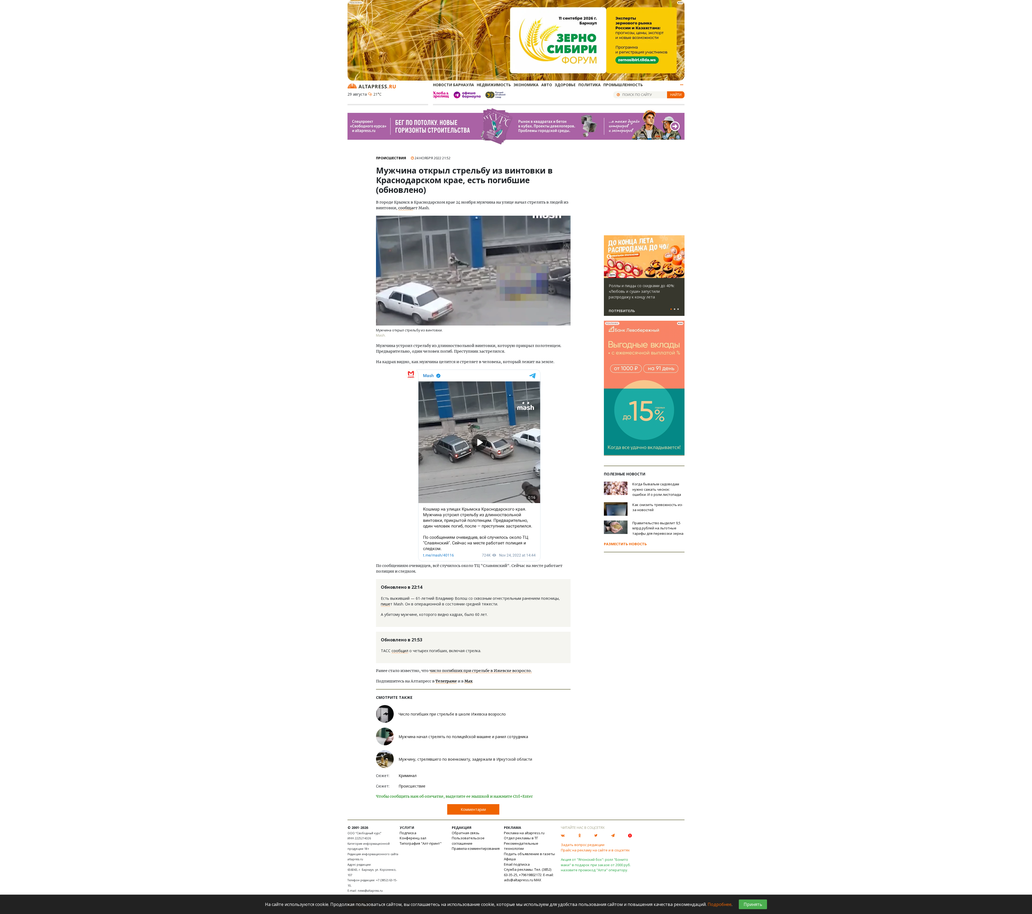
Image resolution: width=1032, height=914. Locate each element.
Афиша (510, 859)
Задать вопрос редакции (582, 844)
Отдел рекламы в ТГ (521, 838)
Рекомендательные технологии (521, 846)
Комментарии (473, 809)
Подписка (408, 832)
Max (468, 681)
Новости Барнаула (453, 84)
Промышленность (623, 84)
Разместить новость (625, 543)
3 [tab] (678, 309)
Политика (589, 84)
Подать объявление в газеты (529, 853)
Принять (753, 904)
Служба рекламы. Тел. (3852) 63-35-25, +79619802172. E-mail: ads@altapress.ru (529, 874)
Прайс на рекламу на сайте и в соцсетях (595, 850)
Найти (676, 94)
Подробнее (720, 904)
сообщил (400, 650)
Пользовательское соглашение (468, 841)
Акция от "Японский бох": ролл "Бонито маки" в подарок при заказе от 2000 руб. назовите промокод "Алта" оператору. (596, 864)
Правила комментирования (476, 848)
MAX (537, 879)
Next (679, 256)
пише (385, 603)
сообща (405, 207)
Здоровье (565, 84)
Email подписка (517, 864)
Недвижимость (494, 84)
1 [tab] (671, 309)
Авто (546, 84)
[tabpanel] (644, 278)
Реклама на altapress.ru (524, 832)
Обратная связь (465, 832)
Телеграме (446, 681)
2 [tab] (674, 309)
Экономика (526, 84)
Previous (609, 256)
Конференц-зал (413, 838)
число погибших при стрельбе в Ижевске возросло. (480, 670)
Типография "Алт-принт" (421, 843)
